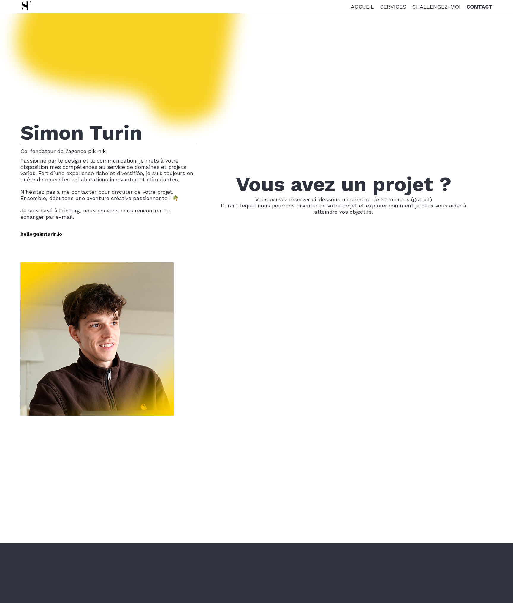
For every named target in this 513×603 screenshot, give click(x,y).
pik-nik (97, 151)
